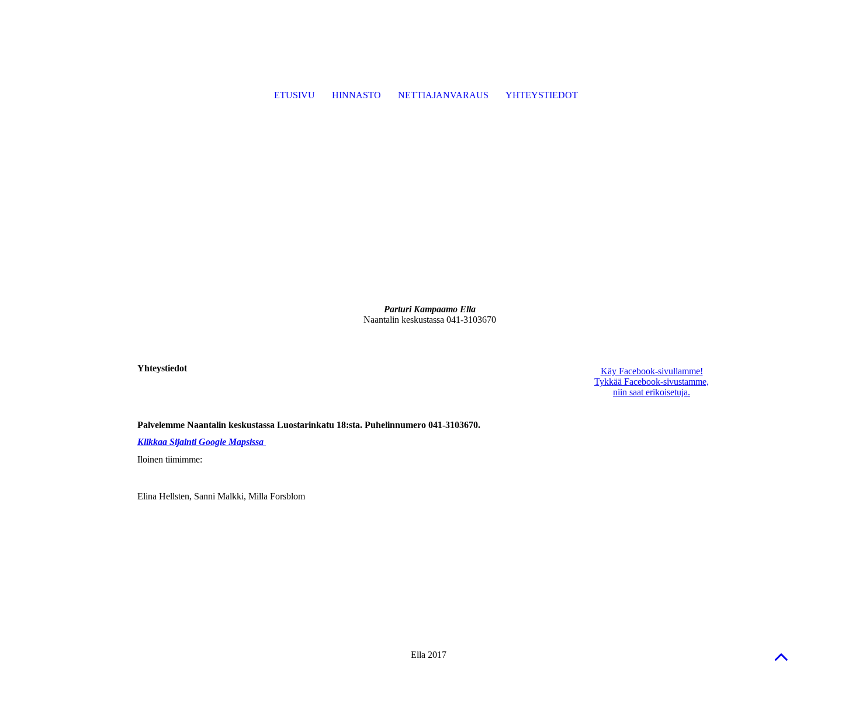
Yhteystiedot (541, 95)
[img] (429, 146)
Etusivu (294, 95)
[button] (781, 656)
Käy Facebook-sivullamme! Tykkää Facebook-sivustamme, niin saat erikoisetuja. (651, 381)
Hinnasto (356, 95)
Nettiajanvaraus (443, 95)
